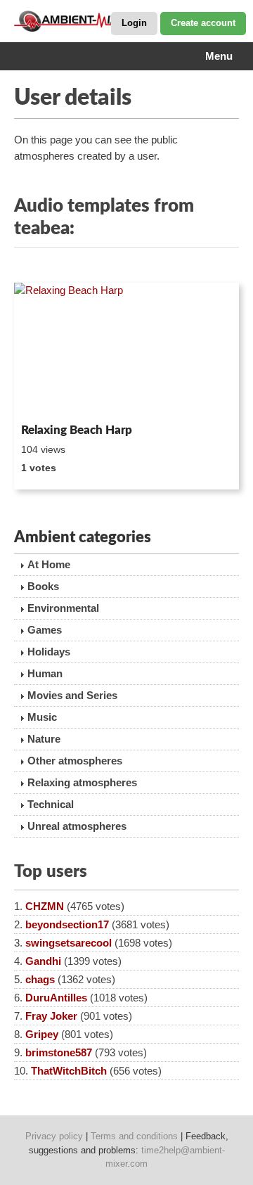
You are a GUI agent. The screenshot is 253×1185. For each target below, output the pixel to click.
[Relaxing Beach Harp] (126, 350)
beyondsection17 (67, 924)
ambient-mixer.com (84, 21)
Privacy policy (54, 1136)
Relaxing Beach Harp (76, 430)
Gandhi (43, 961)
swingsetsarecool (68, 943)
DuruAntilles (56, 998)
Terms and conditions (134, 1136)
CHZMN (44, 906)
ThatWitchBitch (69, 1071)
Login (134, 23)
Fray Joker (51, 1016)
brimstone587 (58, 1052)
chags (40, 979)
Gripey (41, 1034)
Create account (203, 23)
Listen (48, 399)
